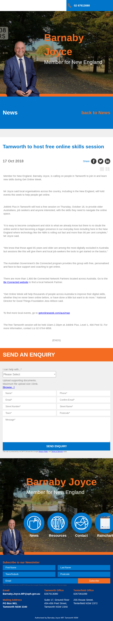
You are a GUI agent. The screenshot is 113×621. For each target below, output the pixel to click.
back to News (95, 112)
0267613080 (51, 593)
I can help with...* (12, 369)
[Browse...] (8, 387)
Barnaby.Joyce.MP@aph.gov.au (21, 593)
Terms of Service (57, 451)
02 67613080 (82, 5)
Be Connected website (15, 282)
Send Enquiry (56, 446)
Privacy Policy (43, 451)
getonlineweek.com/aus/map (54, 313)
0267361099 (80, 593)
